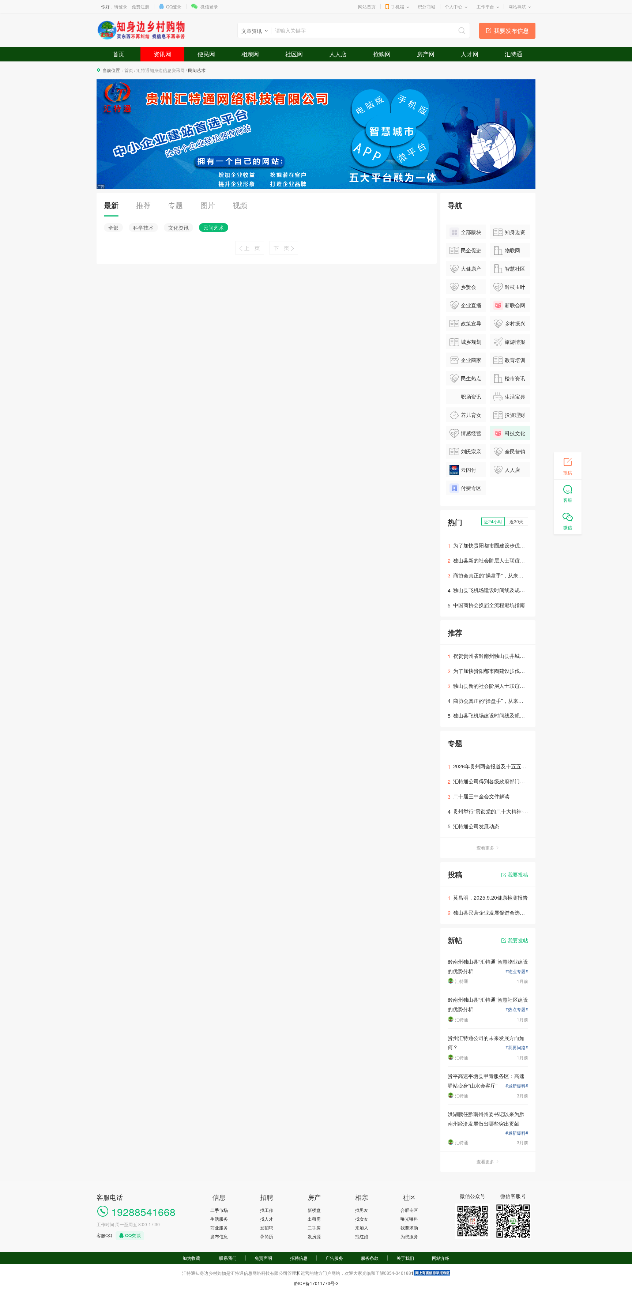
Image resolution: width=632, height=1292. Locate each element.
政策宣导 (471, 323)
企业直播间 (465, 306)
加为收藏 (191, 1258)
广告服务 (334, 1258)
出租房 (314, 1219)
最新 (111, 205)
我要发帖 (518, 940)
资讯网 (162, 54)
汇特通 (513, 54)
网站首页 (367, 6)
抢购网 (382, 54)
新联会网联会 (509, 306)
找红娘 (361, 1236)
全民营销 (515, 451)
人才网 (469, 54)
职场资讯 (471, 396)
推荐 (143, 205)
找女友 (361, 1219)
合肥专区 (409, 1210)
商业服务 (219, 1227)
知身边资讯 (509, 233)
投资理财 (515, 414)
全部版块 (471, 232)
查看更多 (485, 847)
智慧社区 (515, 268)
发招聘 (266, 1227)
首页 (118, 54)
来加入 (361, 1227)
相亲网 (250, 54)
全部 (113, 227)
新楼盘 (314, 1210)
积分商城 (426, 6)
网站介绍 (440, 1258)
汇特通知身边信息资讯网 (160, 70)
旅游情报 (515, 341)
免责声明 (263, 1258)
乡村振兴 (515, 323)
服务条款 (370, 1258)
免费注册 (140, 6)
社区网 (294, 54)
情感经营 (471, 433)
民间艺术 (213, 227)
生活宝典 (515, 396)
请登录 (120, 6)
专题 (175, 205)
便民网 (206, 54)
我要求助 (409, 1227)
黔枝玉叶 (515, 286)
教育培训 (515, 360)
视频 (240, 205)
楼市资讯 (515, 378)
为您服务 (409, 1236)
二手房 (314, 1227)
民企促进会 (465, 251)
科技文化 (515, 433)
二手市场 (219, 1210)
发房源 (314, 1236)
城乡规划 (471, 341)
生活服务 (219, 1219)
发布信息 (219, 1236)
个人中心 (453, 6)
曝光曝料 (409, 1219)
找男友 (361, 1210)
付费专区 (471, 487)
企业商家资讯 (465, 361)
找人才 (266, 1219)
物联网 (512, 250)
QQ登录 (173, 6)
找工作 (266, 1210)
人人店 (338, 54)
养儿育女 (471, 414)
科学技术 (143, 227)
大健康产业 (465, 270)
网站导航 (517, 6)
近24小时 (493, 521)
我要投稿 (518, 874)
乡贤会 (468, 286)
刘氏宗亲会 (465, 453)
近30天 (516, 521)
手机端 (397, 6)
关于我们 (405, 1258)
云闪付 (468, 469)
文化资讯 (178, 227)
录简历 (266, 1236)
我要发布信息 (511, 30)
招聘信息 (299, 1258)
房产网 (425, 54)
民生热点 (471, 378)
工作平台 (485, 6)
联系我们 (228, 1258)
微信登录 (209, 6)
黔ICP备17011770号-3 (316, 1283)
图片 (207, 205)
